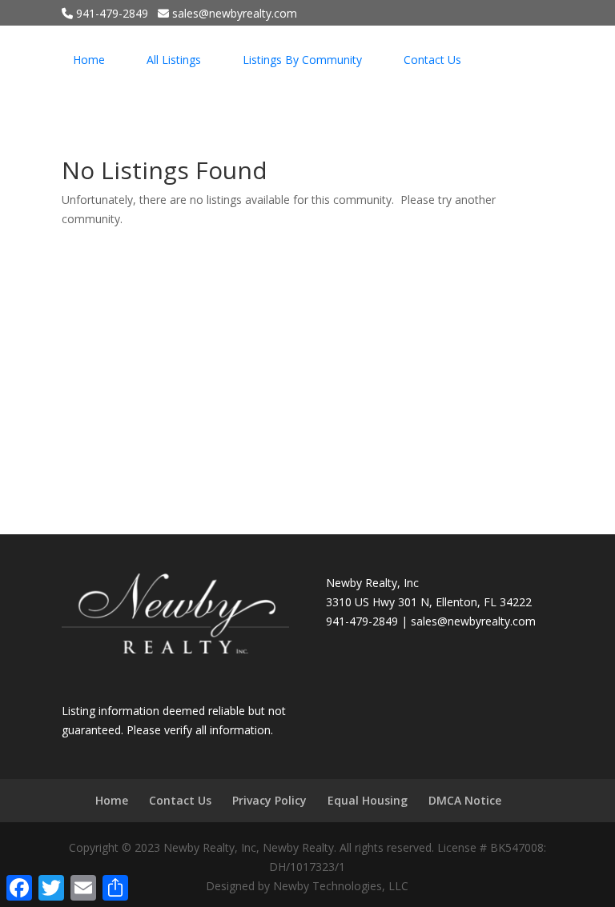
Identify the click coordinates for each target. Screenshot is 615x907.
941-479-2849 (110, 13)
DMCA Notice (464, 800)
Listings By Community (302, 59)
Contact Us (432, 59)
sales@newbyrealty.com (473, 621)
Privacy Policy (269, 800)
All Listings (174, 59)
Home (89, 59)
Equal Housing (368, 800)
